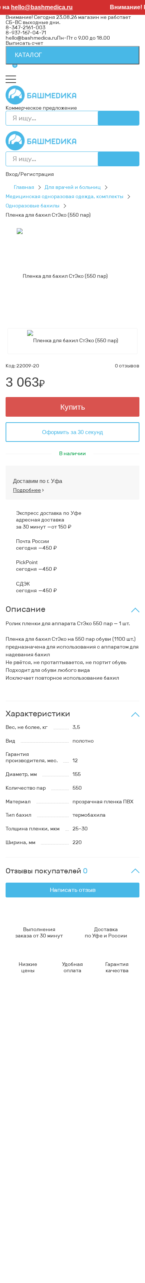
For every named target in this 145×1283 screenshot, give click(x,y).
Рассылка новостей (30, 1175)
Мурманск (18, 1243)
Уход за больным (26, 1110)
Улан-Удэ (17, 1280)
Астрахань (100, 1243)
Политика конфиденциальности (47, 1062)
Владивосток (116, 1254)
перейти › (95, 1035)
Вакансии (18, 1077)
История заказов (27, 1164)
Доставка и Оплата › (31, 1029)
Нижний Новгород (92, 1249)
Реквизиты (19, 1057)
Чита (102, 1269)
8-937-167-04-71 (26, 33)
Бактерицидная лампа (34, 1105)
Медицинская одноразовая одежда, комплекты (64, 196)
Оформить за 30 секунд (72, 432)
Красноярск (20, 1269)
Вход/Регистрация (30, 174)
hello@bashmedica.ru (39, 7)
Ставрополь (20, 1264)
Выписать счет (24, 43)
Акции (14, 1137)
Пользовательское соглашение (45, 1067)
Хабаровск (84, 1254)
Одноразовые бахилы (32, 206)
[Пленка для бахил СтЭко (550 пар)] (62, 276)
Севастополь (68, 1243)
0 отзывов (127, 365)
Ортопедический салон (35, 1115)
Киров (112, 1238)
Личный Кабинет (27, 1159)
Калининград (22, 1275)
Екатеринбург (23, 1249)
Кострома (55, 1249)
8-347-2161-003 (25, 27)
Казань (106, 1264)
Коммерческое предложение (41, 108)
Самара (62, 1269)
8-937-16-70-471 (26, 1014)
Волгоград (81, 1264)
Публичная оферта (30, 1072)
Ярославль (44, 1280)
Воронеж (91, 1238)
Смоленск (56, 1254)
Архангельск (61, 1238)
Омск (44, 1269)
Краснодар (42, 1259)
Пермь (41, 1243)
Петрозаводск (23, 1254)
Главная (24, 187)
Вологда (121, 1269)
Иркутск (16, 1259)
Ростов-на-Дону (116, 1259)
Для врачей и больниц (73, 187)
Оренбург (75, 1275)
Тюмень (83, 1269)
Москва (51, 1275)
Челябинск (51, 1264)
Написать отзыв (73, 889)
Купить (72, 407)
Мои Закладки (23, 1169)
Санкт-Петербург (111, 1275)
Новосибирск (75, 1259)
